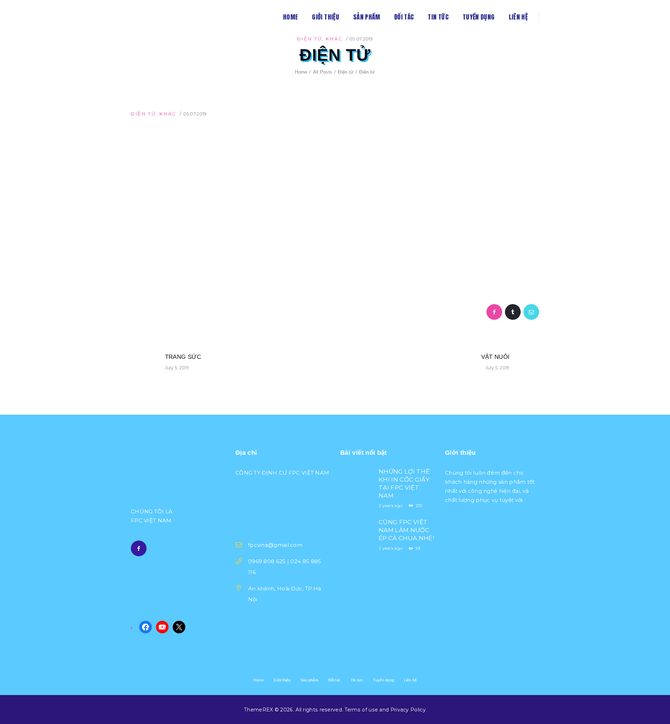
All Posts (323, 72)
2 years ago (390, 505)
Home (301, 72)
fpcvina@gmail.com (275, 545)
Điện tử (309, 39)
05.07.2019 (361, 39)
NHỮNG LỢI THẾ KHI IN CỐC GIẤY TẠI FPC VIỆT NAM (404, 483)
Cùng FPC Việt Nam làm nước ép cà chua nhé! (406, 530)
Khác (334, 39)
